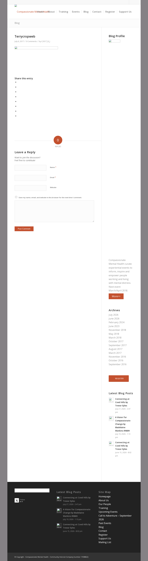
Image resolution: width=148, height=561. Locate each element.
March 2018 (115, 337)
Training (103, 508)
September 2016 (117, 364)
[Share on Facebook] (19, 82)
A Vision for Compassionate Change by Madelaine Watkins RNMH (122, 424)
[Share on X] (19, 87)
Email (53, 177)
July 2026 (113, 314)
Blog (17, 23)
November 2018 (117, 330)
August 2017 (115, 349)
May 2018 (114, 333)
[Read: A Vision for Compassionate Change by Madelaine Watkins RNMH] (111, 418)
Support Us (105, 538)
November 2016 (117, 356)
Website (53, 187)
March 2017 (115, 353)
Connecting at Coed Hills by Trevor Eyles (122, 402)
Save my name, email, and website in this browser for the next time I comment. (50, 197)
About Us (104, 500)
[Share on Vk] (19, 106)
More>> (116, 296)
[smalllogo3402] (32, 11)
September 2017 (117, 345)
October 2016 (116, 360)
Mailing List (105, 542)
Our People (105, 504)
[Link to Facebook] (127, 2)
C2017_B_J (45, 41)
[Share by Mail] (19, 115)
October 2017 (116, 341)
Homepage (105, 496)
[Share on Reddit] (19, 111)
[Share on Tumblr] (19, 101)
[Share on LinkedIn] (19, 96)
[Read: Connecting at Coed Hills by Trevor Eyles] (111, 400)
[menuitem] (40, 11)
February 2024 (116, 322)
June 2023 (114, 326)
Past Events (105, 523)
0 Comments (31, 41)
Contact (103, 530)
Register (103, 534)
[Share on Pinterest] (19, 91)
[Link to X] (131, 2)
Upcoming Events (108, 511)
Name (53, 167)
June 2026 (114, 318)
